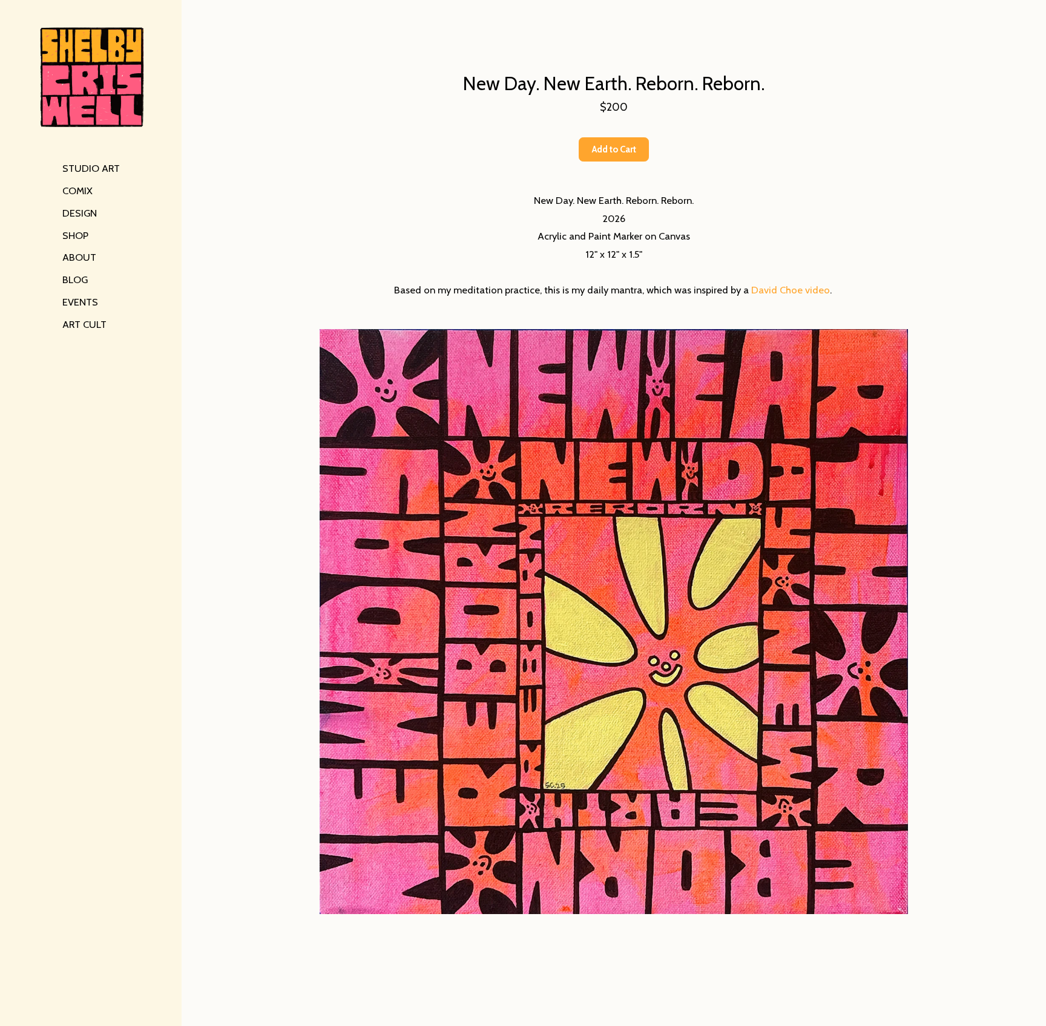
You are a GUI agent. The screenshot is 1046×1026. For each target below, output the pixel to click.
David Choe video (790, 290)
